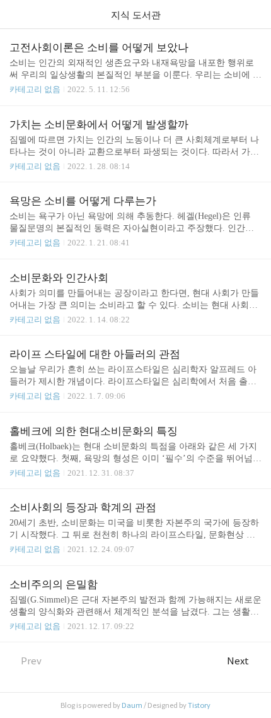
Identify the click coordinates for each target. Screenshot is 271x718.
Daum (132, 705)
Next (238, 661)
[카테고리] (15, 14)
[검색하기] (255, 14)
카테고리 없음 (35, 89)
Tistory (199, 705)
